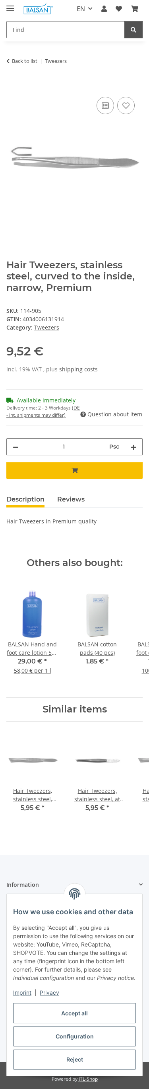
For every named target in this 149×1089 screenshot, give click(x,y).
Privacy (49, 992)
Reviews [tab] (71, 499)
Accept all (74, 1013)
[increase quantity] (133, 447)
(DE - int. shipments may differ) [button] (43, 411)
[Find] (133, 29)
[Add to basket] (12, 86)
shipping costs (78, 369)
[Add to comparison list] (105, 105)
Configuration (75, 1036)
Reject (74, 1059)
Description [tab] (25, 499)
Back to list (24, 60)
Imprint (22, 992)
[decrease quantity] (15, 447)
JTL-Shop (88, 1078)
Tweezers (46, 327)
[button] (104, 9)
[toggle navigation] (10, 5)
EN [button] (81, 8)
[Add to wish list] (126, 105)
